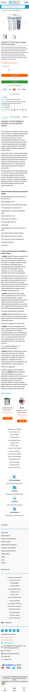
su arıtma (18, 103)
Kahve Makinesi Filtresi (15, 440)
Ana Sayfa (4, 10)
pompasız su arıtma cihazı (8, 103)
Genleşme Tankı (14, 443)
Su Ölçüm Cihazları (14, 465)
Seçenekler (21, 421)
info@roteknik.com (8, 643)
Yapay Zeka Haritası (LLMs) (11, 653)
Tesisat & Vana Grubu (14, 467)
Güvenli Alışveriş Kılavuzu (8, 551)
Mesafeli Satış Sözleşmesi (9, 545)
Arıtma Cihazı (9, 101)
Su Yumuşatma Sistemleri (14, 454)
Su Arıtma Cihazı (5, 105)
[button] (3, 23)
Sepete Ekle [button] (7, 418)
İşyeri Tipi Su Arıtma (14, 432)
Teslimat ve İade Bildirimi (8, 548)
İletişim (3, 563)
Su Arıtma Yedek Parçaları (14, 448)
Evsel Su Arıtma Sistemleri (14, 10)
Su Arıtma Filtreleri (14, 437)
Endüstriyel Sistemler (14, 459)
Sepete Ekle (15, 75)
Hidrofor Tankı (14, 445)
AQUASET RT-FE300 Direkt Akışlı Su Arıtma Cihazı (7, 409)
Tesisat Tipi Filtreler (14, 451)
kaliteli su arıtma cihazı (19, 101)
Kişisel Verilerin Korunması (8, 539)
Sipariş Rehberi (5, 554)
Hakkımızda (4, 532)
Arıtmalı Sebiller (14, 434)
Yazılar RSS (6, 656)
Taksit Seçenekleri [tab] (15, 117)
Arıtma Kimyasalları (14, 462)
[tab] (5, 117)
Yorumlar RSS (7, 659)
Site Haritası (7, 650)
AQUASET (7, 107)
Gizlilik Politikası (6, 542)
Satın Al (15, 82)
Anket (3, 560)
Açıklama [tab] (4, 117)
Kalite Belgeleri (5, 535)
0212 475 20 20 (7, 637)
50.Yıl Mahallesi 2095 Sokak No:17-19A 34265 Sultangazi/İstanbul (14, 647)
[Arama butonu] (26, 6)
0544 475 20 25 (7, 640)
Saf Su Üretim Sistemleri (14, 456)
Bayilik (3, 557)
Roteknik (5, 525)
